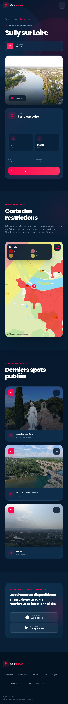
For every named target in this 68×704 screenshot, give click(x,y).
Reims (19, 551)
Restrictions (16, 684)
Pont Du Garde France (27, 492)
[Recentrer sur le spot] (57, 247)
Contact (28, 684)
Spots (5, 684)
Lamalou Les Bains (25, 434)
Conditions (39, 684)
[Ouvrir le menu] (62, 5)
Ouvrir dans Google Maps (21, 171)
